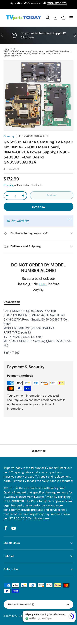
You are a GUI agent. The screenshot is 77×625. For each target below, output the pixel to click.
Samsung (9, 136)
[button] (63, 18)
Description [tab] (12, 302)
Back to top (39, 450)
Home (6, 49)
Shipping (9, 185)
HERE (43, 284)
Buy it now (38, 206)
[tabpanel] (38, 332)
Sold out (52, 195)
